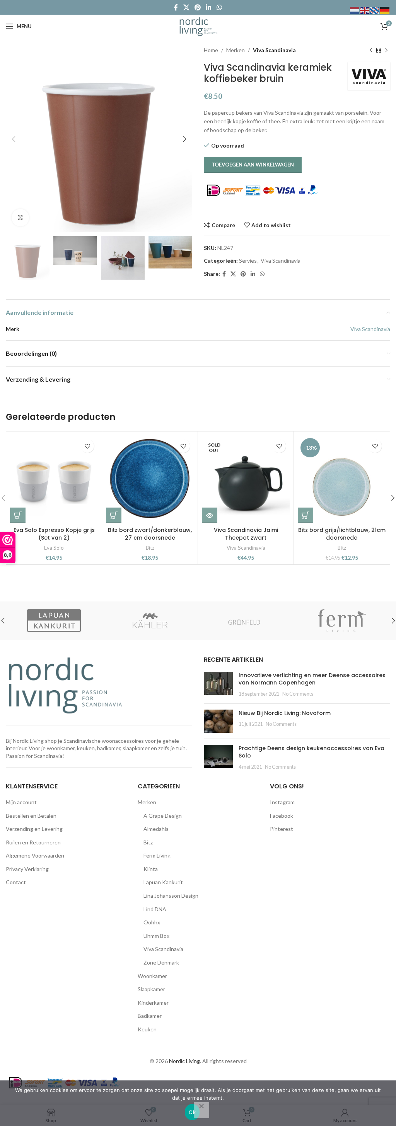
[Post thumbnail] (218, 685)
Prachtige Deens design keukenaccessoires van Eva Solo (311, 752)
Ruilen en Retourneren (33, 842)
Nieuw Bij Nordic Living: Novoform (285, 713)
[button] (18, 515)
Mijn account (21, 802)
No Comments (297, 694)
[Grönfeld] (246, 620)
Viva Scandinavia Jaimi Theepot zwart (246, 534)
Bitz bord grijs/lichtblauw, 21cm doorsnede (342, 534)
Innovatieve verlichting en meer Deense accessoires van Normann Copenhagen (312, 679)
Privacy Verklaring (27, 869)
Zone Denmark (161, 962)
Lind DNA (154, 909)
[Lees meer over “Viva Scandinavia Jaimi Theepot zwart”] (209, 515)
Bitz (150, 548)
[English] (365, 10)
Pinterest (281, 828)
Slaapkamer (151, 989)
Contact (16, 882)
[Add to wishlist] (87, 446)
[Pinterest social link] (197, 7)
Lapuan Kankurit (163, 882)
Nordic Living (184, 1061)
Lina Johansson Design (170, 895)
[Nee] (201, 1110)
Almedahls (156, 828)
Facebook (281, 815)
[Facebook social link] (176, 7)
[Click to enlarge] (20, 217)
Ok (192, 1112)
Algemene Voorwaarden (35, 855)
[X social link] (186, 7)
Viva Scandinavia (274, 50)
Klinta (150, 869)
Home (211, 50)
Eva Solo (54, 548)
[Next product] (386, 50)
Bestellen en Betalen (31, 815)
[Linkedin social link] (208, 7)
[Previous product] (371, 50)
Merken (235, 50)
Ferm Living (157, 855)
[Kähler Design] (150, 620)
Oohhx (151, 922)
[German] (385, 10)
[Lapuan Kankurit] (54, 620)
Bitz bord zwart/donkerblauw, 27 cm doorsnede (150, 534)
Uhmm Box (156, 935)
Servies (248, 260)
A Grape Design (162, 815)
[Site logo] (198, 25)
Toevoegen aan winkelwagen (253, 164)
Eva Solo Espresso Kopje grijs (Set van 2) (54, 534)
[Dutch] (355, 10)
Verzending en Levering (34, 828)
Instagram (282, 802)
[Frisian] (375, 10)
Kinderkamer (153, 1002)
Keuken (147, 1029)
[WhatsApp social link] (219, 7)
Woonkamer (152, 976)
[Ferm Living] (342, 620)
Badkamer (150, 1015)
